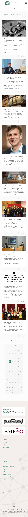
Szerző (18, 14)
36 (21, 358)
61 (7, 371)
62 (9, 371)
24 (21, 353)
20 (9, 353)
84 (21, 379)
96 (21, 384)
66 (21, 371)
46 (15, 363)
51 (12, 366)
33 (12, 358)
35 (18, 358)
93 (12, 384)
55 (7, 369)
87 (12, 382)
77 (18, 377)
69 (12, 374)
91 (7, 384)
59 (18, 369)
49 (7, 366)
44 (9, 363)
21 (12, 353)
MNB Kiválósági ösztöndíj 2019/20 (12, 185)
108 (21, 390)
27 (12, 356)
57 (12, 369)
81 (12, 379)
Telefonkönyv (5, 442)
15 (12, 350)
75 (12, 377)
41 (18, 361)
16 (15, 350)
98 (10, 387)
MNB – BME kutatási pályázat (11, 109)
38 (10, 361)
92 (9, 384)
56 (9, 369)
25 (7, 356)
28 (15, 356)
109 (12, 392)
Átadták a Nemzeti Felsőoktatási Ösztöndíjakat (12, 323)
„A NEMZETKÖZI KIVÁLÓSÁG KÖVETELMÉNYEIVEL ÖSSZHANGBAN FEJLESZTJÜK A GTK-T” (13, 77)
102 (21, 387)
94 (15, 384)
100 (15, 387)
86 (10, 382)
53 (18, 366)
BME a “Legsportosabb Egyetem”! (12, 219)
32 (9, 358)
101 (18, 387)
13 (7, 350)
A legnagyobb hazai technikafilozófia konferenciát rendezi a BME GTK (13, 286)
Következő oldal (13, 396)
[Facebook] (13, 514)
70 (15, 374)
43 (7, 363)
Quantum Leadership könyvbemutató (13, 156)
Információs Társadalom (8, 466)
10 (15, 348)
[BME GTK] (14, 3)
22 (15, 353)
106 (15, 390)
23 (18, 353)
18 (20, 350)
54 (21, 366)
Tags (12, 14)
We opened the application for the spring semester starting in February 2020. (13, 40)
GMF (3, 444)
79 (7, 379)
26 (9, 356)
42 (21, 361)
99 (12, 387)
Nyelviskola (5, 471)
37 (7, 361)
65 (18, 371)
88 (15, 382)
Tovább (22, 56)
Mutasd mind (21, 16)
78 (21, 377)
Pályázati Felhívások (7, 482)
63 (12, 371)
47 (18, 363)
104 (10, 390)
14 (9, 350)
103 (7, 390)
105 (12, 390)
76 (15, 377)
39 (12, 361)
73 (7, 377)
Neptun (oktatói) (6, 447)
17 (18, 350)
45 (12, 363)
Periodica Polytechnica (8, 464)
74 (9, 377)
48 (21, 363)
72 (20, 374)
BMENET (4, 469)
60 (21, 369)
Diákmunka (5, 479)
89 (18, 382)
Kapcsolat (4, 499)
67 (7, 374)
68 (10, 374)
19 (7, 353)
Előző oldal (14, 340)
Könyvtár (4, 461)
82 (15, 379)
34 (15, 358)
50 (9, 366)
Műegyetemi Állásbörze (8, 476)
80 (10, 379)
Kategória (6, 14)
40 (15, 361)
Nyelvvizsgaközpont (7, 474)
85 (7, 382)
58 (15, 369)
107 (18, 390)
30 (21, 356)
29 (18, 356)
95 (18, 384)
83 (18, 379)
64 (15, 371)
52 (15, 366)
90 (21, 382)
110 (15, 392)
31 (7, 358)
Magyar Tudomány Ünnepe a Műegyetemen (11, 253)
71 (18, 374)
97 (7, 387)
